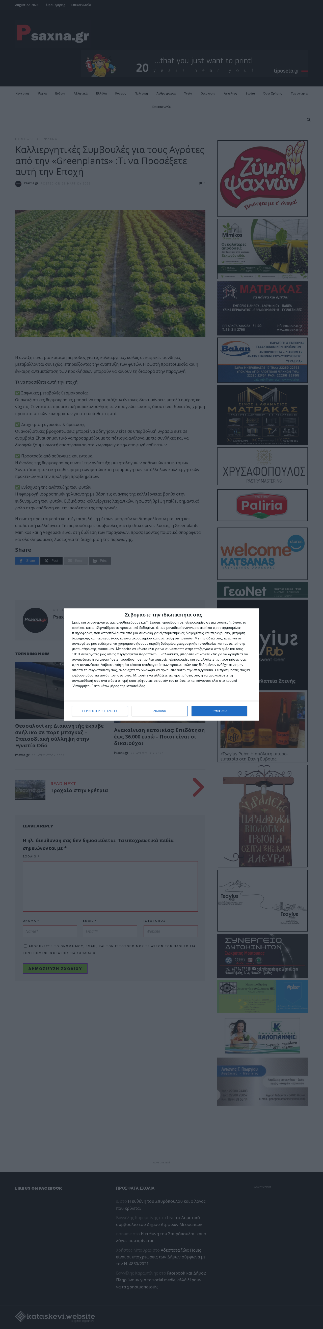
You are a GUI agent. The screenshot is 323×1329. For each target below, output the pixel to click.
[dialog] (161, 664)
